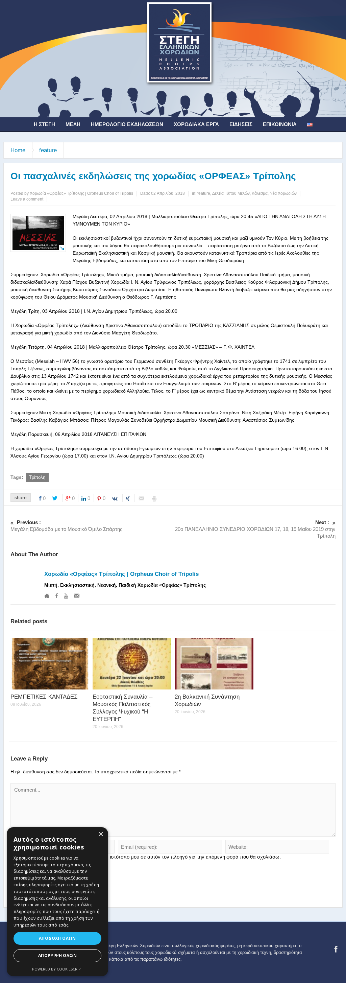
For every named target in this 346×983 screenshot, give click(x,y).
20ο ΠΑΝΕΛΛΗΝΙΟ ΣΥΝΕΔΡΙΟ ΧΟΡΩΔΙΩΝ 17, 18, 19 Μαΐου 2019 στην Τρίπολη (255, 529)
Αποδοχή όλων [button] (57, 938)
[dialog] (57, 901)
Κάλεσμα (260, 193)
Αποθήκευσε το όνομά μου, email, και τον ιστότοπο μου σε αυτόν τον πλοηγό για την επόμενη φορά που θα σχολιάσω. (148, 857)
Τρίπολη (37, 477)
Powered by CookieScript (57, 969)
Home (17, 150)
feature (48, 150)
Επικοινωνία (280, 124)
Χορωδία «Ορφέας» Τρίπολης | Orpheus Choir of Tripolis (121, 574)
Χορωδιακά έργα (196, 124)
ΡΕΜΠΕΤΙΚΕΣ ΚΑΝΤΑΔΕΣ (44, 697)
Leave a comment (26, 199)
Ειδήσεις (240, 124)
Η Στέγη (44, 124)
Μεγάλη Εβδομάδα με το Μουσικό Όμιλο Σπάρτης (66, 525)
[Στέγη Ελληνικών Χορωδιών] (173, 58)
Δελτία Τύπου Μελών (231, 193)
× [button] (100, 834)
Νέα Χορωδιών (283, 193)
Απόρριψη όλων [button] (57, 955)
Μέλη (73, 124)
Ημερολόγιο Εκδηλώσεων (127, 124)
